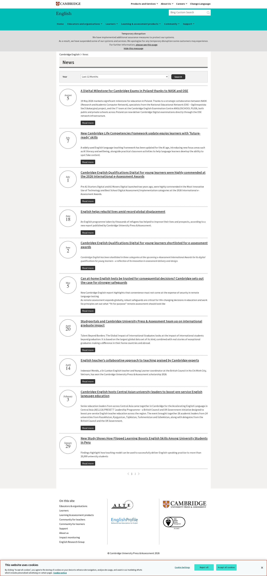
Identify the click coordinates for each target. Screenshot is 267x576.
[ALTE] (122, 515)
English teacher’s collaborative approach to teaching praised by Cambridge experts (140, 360)
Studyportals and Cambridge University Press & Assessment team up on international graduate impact (141, 323)
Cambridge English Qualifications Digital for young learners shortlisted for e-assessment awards (144, 245)
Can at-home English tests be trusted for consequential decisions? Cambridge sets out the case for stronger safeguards (142, 280)
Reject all (204, 567)
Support (187, 23)
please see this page (146, 44)
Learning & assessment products (139, 23)
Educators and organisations (83, 23)
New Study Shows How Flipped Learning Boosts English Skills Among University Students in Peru (144, 440)
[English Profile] (124, 529)
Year (65, 76)
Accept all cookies (226, 567)
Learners (111, 23)
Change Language (200, 3)
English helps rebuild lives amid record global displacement (123, 211)
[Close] (262, 567)
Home (60, 23)
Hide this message (133, 48)
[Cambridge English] (68, 4)
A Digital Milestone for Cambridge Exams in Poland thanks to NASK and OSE (134, 91)
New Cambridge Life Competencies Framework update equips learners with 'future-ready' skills (140, 135)
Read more (88, 122)
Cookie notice (60, 573)
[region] (133, 568)
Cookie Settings (182, 567)
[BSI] (174, 534)
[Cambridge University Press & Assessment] (184, 514)
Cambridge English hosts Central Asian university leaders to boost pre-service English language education (141, 394)
